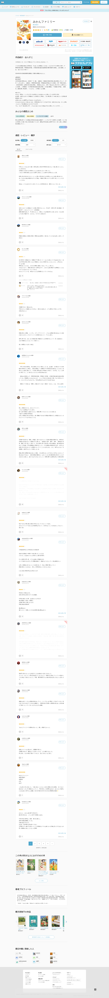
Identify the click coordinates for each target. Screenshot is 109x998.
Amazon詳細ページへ (78, 34)
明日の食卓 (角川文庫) (56, 928)
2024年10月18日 (25, 297)
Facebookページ (70, 984)
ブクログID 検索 (41, 982)
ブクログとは (86, 2)
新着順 (32, 140)
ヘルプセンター (70, 976)
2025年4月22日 (25, 739)
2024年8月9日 (25, 429)
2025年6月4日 (25, 691)
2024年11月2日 (25, 663)
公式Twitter (69, 982)
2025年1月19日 (25, 717)
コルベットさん (24, 282)
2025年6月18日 (25, 540)
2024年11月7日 (25, 624)
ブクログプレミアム (56, 980)
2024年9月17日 (25, 250)
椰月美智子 (35, 24)
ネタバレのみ (29, 149)
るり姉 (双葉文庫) (44, 928)
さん (24, 155)
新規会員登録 (95, 2)
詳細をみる (61, 190)
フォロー (62, 159)
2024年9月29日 (25, 226)
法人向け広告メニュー (71, 977)
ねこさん (23, 285)
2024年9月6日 (25, 398)
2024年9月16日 (25, 323)
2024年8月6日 (25, 471)
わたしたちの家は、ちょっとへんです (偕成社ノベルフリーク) (43, 873)
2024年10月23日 (25, 198)
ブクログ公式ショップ (57, 982)
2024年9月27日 (25, 514)
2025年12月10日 (25, 357)
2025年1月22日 (25, 803)
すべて (18, 149)
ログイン (104, 2)
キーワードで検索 (41, 974)
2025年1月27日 (25, 765)
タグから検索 (40, 976)
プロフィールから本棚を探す (44, 980)
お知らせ (68, 974)
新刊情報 (27, 976)
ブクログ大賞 (28, 980)
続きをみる (32, 289)
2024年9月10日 (25, 157)
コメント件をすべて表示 (25, 280)
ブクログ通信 (28, 982)
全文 (63, 140)
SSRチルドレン (30, 871)
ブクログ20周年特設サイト (58, 988)
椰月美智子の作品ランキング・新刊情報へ (41, 937)
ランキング (27, 974)
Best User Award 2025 (57, 986)
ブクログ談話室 (28, 979)
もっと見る (62, 127)
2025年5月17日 (25, 583)
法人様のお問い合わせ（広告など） (74, 980)
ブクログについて (56, 974)
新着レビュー (28, 977)
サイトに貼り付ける (23, 49)
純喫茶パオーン (32, 928)
